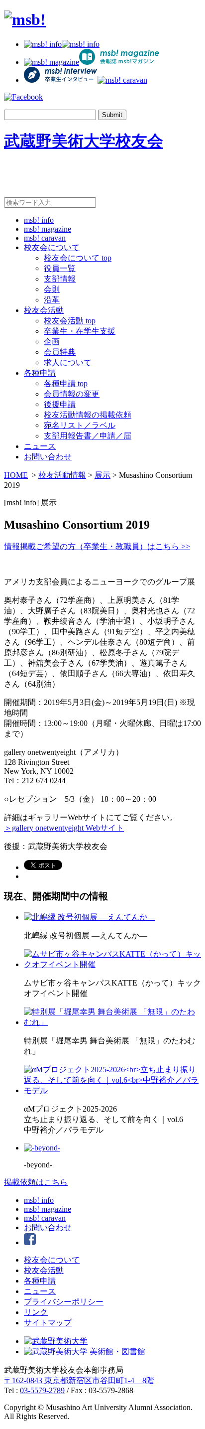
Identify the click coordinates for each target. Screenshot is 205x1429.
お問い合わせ (48, 456)
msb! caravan (45, 238)
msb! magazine (47, 229)
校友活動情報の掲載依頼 (87, 415)
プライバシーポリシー (63, 1301)
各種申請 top (66, 383)
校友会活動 (44, 310)
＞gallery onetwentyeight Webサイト (64, 828)
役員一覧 (60, 268)
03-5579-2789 (42, 1390)
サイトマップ (48, 1322)
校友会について (52, 247)
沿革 (52, 299)
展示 (102, 475)
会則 (52, 289)
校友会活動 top (70, 320)
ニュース (40, 446)
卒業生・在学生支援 (79, 331)
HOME (16, 475)
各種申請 (40, 373)
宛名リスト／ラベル (79, 425)
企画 (52, 341)
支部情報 (60, 279)
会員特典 (60, 352)
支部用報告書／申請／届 (87, 435)
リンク (36, 1312)
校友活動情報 (62, 475)
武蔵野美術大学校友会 (83, 141)
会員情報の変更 (72, 394)
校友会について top (77, 258)
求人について (68, 362)
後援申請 (60, 404)
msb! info (39, 220)
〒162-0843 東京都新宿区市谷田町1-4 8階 (79, 1380)
